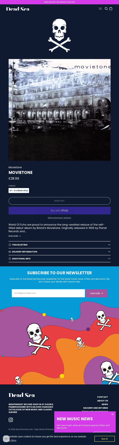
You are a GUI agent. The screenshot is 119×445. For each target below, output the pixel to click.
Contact (102, 397)
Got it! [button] (105, 439)
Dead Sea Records (24, 429)
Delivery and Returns (95, 408)
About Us (102, 400)
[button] (106, 8)
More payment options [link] (59, 217)
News (105, 404)
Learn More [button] (10, 440)
